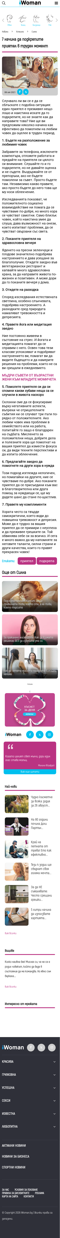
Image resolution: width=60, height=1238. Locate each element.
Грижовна (9, 1075)
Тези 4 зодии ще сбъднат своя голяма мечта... (41, 869)
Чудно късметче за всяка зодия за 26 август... (41, 801)
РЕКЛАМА (39, 1193)
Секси (6, 1100)
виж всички (10, 933)
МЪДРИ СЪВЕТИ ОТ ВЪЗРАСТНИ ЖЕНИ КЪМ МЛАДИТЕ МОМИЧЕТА (29, 377)
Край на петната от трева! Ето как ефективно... (41, 848)
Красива (7, 1061)
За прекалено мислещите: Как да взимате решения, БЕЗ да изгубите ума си (28, 639)
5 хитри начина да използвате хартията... (41, 914)
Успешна (8, 1088)
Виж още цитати (30, 771)
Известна (8, 1114)
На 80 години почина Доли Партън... (39, 823)
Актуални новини (14, 1145)
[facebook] (30, 735)
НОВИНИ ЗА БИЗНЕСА (15, 1156)
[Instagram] (49, 735)
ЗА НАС (5, 1189)
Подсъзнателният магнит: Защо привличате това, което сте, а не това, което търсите (28, 604)
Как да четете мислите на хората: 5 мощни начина (30, 672)
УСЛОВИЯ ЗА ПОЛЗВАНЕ (26, 1189)
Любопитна (10, 1126)
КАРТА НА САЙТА (10, 1196)
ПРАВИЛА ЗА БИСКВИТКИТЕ (15, 1193)
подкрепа (46, 561)
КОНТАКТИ (29, 1196)
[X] (39, 735)
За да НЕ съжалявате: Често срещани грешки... (41, 893)
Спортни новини (13, 1167)
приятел (26, 561)
